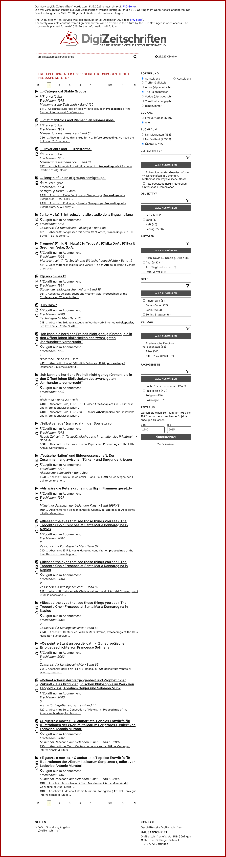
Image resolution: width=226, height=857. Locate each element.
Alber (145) (152, 351)
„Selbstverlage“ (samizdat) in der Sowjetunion (76, 423)
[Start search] (135, 57)
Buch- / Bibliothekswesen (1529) (166, 386)
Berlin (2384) (154, 310)
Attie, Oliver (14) (156, 271)
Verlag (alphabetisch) (158, 96)
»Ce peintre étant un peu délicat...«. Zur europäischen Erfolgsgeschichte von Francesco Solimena (83, 645)
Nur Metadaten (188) (157, 134)
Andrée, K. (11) (154, 262)
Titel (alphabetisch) (156, 91)
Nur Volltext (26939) (157, 139)
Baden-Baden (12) (157, 305)
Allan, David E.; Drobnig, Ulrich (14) (168, 257)
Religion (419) (154, 395)
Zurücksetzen (166, 444)
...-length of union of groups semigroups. (73, 178)
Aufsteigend (152, 78)
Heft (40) (151, 224)
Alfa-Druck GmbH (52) (160, 356)
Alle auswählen (166, 165)
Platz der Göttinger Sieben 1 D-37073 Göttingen (161, 841)
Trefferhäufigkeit (155, 82)
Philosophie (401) (156, 390)
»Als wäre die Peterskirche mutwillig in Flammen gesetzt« (86, 488)
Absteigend (183, 78)
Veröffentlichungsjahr (158, 101)
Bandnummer (152, 105)
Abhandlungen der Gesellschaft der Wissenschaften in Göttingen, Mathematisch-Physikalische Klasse (166, 176)
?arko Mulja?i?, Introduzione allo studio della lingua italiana (86, 215)
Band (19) (152, 219)
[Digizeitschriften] (113, 39)
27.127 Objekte (167, 56)
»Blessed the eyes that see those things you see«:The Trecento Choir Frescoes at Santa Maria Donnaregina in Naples (84, 525)
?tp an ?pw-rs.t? (53, 276)
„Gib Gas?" (48, 305)
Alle (147, 122)
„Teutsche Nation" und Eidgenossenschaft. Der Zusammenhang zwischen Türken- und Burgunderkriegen (86, 457)
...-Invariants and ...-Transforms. (65, 149)
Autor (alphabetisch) (157, 87)
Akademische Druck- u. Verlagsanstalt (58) (158, 345)
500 (110, 85)
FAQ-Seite (128, 6)
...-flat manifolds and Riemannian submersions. (77, 120)
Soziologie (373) (156, 400)
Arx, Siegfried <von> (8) (161, 267)
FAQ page (136, 19)
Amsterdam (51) (156, 300)
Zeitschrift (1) (154, 215)
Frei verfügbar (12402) (159, 117)
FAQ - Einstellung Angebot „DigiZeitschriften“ (54, 829)
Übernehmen (166, 436)
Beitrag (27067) (155, 229)
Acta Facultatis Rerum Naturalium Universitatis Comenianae (164, 185)
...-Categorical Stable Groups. (64, 91)
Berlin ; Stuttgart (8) (158, 314)
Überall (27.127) (154, 143)
